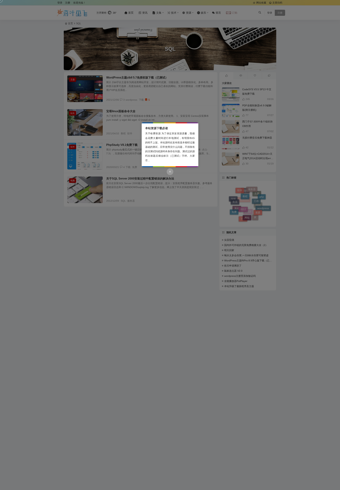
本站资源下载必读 (156, 128)
